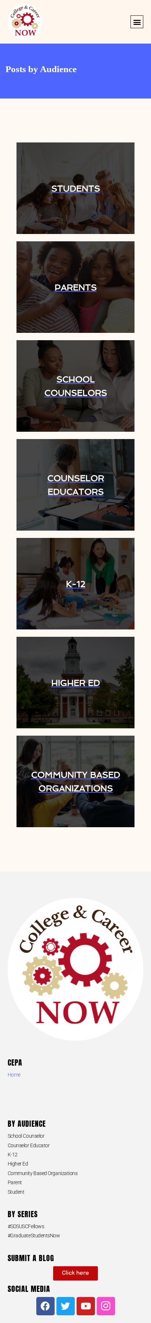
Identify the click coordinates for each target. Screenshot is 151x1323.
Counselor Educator (29, 1145)
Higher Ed (18, 1164)
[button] (136, 21)
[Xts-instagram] (106, 1306)
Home (14, 1075)
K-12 (13, 1154)
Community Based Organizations (43, 1173)
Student (16, 1192)
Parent (15, 1182)
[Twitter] (65, 1306)
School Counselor (26, 1136)
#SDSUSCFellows (26, 1226)
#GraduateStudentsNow (34, 1235)
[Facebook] (45, 1306)
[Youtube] (86, 1306)
